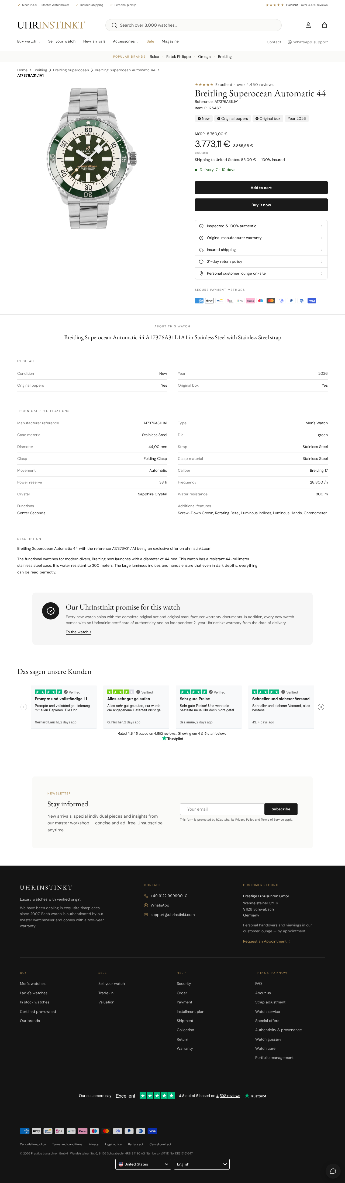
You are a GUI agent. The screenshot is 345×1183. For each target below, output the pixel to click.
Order (182, 992)
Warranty (185, 1048)
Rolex (154, 56)
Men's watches (33, 983)
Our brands (30, 1020)
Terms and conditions (67, 1144)
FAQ (258, 983)
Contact (274, 42)
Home (22, 70)
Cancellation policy (33, 1144)
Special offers (267, 1020)
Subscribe (281, 809)
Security (184, 983)
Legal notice (113, 1144)
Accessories (124, 41)
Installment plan (190, 1011)
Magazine (170, 41)
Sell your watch (62, 41)
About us (263, 992)
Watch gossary (268, 1039)
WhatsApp (160, 905)
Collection (185, 1029)
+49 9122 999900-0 (169, 895)
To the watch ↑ (78, 631)
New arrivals (94, 41)
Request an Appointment (265, 941)
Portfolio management (274, 1057)
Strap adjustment (270, 1002)
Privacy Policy (244, 819)
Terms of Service (272, 819)
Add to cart (261, 187)
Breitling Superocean (71, 70)
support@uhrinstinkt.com (173, 914)
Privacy (94, 1144)
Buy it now (261, 204)
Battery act (135, 1144)
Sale (150, 41)
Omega (204, 56)
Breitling (225, 56)
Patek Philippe (178, 56)
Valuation (106, 1002)
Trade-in (105, 992)
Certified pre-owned (38, 1011)
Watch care (265, 1048)
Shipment (185, 1020)
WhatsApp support (310, 42)
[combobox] (193, 25)
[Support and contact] (333, 1171)
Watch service (267, 1011)
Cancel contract (160, 1144)
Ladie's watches (33, 992)
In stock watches (34, 1002)
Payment (184, 1002)
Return (182, 1039)
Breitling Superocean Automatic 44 (125, 70)
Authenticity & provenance (278, 1029)
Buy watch (26, 41)
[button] (324, 25)
